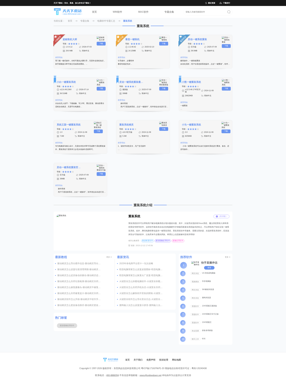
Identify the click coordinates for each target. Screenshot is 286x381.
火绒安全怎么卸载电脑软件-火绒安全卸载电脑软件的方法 (141, 281)
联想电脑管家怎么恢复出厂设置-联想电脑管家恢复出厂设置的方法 (141, 275)
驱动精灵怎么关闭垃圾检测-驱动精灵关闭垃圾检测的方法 (79, 281)
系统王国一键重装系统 (69, 124)
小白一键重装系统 (66, 82)
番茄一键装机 (132, 39)
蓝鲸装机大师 (70, 39)
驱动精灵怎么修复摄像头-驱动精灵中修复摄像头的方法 (79, 287)
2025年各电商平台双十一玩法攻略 (136, 263)
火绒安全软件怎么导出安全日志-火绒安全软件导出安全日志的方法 (141, 299)
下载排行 (226, 3)
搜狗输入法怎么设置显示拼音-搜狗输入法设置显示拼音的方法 (141, 305)
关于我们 (138, 359)
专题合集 (169, 12)
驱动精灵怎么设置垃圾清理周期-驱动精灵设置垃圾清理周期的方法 (79, 269)
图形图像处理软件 (163, 241)
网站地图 (176, 359)
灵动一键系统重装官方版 (69, 167)
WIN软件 (117, 12)
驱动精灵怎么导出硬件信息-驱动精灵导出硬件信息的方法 (79, 263)
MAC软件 (143, 12)
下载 (101, 44)
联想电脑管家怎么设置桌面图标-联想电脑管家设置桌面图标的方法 (141, 269)
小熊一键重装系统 (191, 82)
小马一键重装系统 (191, 124)
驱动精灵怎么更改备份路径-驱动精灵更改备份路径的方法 (79, 305)
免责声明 (150, 359)
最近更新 (211, 3)
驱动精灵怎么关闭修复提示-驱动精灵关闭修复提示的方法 (79, 293)
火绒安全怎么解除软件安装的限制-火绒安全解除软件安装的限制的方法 (141, 293)
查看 (209, 268)
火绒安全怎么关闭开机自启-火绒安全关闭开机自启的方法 (141, 287)
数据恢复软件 (147, 241)
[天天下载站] (68, 12)
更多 (108, 257)
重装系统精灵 (126, 124)
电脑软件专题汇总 (106, 21)
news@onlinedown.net (150, 375)
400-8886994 (112, 375)
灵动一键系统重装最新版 (131, 82)
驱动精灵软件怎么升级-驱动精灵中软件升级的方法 (79, 299)
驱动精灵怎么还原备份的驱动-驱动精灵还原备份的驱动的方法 (79, 275)
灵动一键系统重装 (197, 39)
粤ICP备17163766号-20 (152, 368)
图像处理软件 (178, 241)
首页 (94, 12)
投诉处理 (163, 359)
